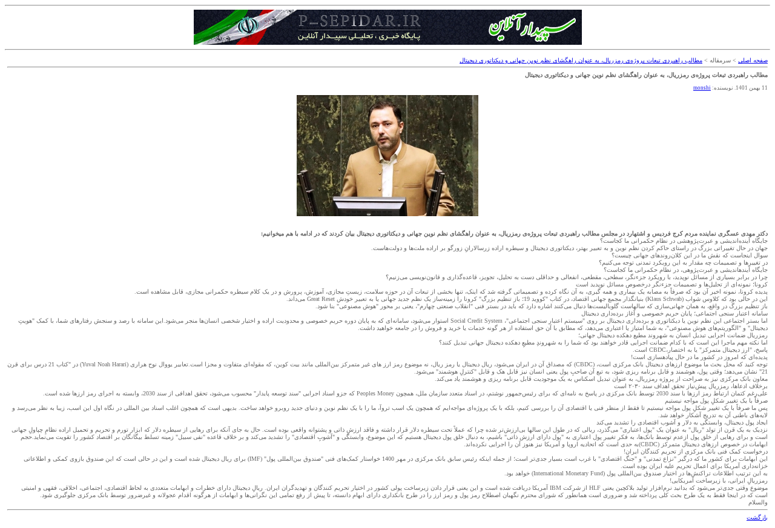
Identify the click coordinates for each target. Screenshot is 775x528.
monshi (702, 88)
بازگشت (757, 517)
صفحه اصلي (753, 60)
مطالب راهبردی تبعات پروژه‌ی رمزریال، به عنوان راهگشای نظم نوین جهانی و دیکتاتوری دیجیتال (581, 60)
